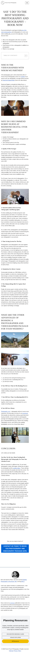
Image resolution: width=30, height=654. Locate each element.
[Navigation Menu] (27, 3)
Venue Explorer (15, 637)
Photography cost (5, 411)
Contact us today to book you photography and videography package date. (15, 548)
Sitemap (11, 650)
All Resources (15, 641)
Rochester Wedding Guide (15, 634)
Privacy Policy (17, 650)
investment (25, 413)
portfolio (23, 76)
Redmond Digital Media (8, 80)
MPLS (22, 581)
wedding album (16, 468)
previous (12, 603)
